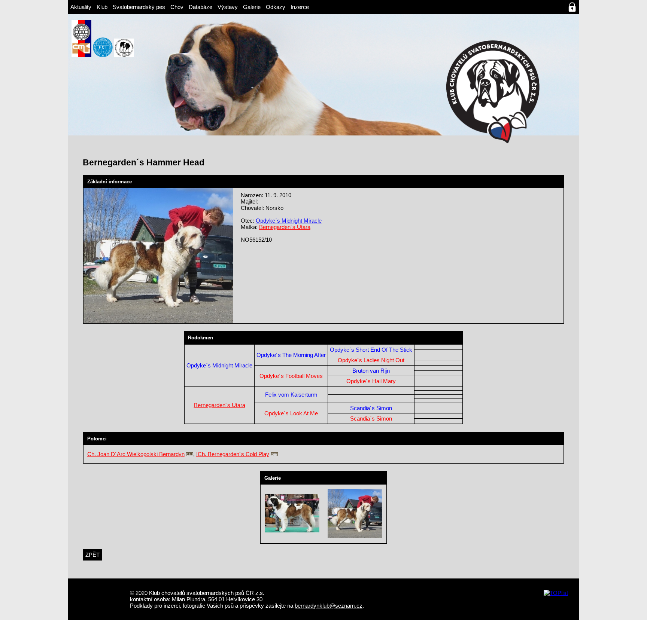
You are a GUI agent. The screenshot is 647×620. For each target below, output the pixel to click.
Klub (102, 7)
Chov (176, 7)
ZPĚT (92, 555)
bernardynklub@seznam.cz (328, 605)
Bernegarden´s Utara (284, 227)
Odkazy (275, 7)
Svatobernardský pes (139, 7)
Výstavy (228, 7)
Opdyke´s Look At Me (291, 413)
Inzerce (300, 7)
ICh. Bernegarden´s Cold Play (232, 454)
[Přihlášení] (572, 7)
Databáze (200, 7)
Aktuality (80, 7)
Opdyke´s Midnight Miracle (289, 220)
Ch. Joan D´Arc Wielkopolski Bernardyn (136, 454)
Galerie (252, 7)
